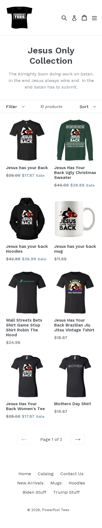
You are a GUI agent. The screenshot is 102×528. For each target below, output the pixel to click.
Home (24, 473)
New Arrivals (30, 483)
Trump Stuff (66, 492)
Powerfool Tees (55, 510)
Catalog (46, 473)
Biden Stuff (34, 492)
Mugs (56, 483)
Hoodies (77, 483)
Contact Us (72, 473)
